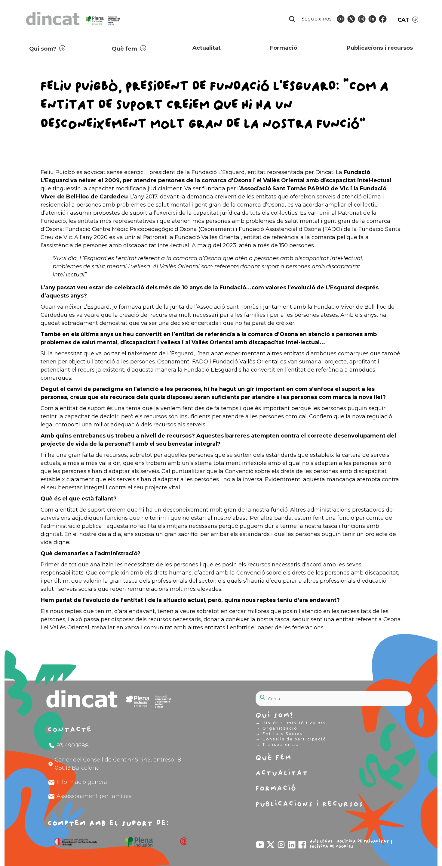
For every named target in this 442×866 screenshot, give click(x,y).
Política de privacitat (363, 841)
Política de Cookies (331, 846)
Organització (276, 728)
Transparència (277, 744)
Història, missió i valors (291, 722)
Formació (283, 48)
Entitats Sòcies (279, 733)
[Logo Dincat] (73, 27)
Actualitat (206, 48)
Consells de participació (291, 739)
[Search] (392, 695)
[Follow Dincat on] (340, 18)
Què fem (124, 48)
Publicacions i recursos (380, 48)
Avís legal (321, 841)
